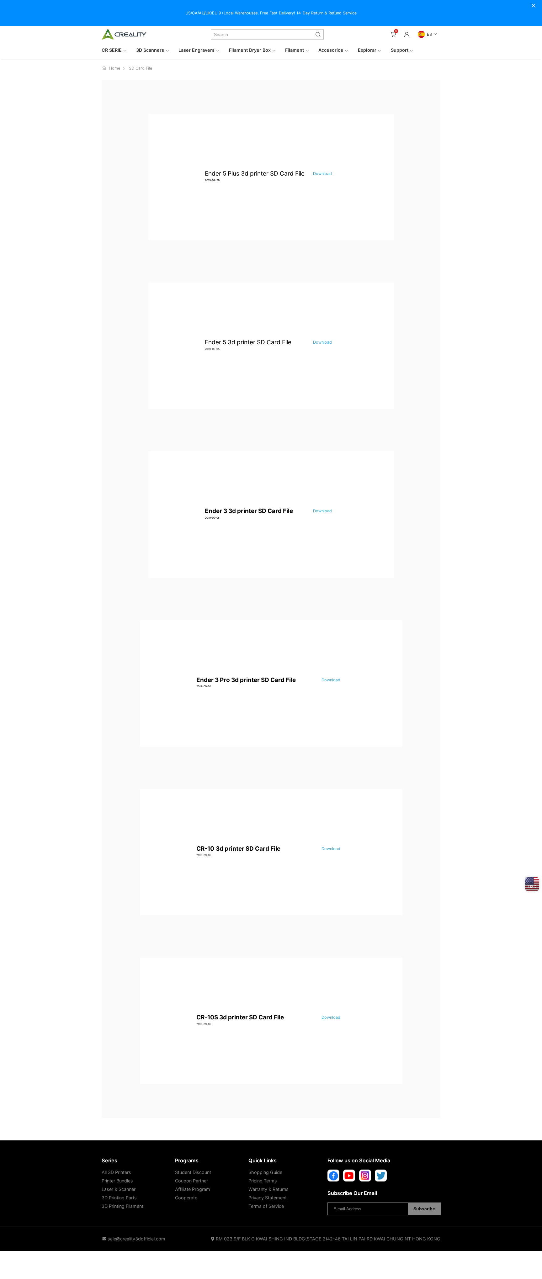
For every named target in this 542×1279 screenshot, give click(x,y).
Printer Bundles (117, 1180)
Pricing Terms (262, 1180)
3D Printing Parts (119, 1197)
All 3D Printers (116, 1172)
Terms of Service (266, 1206)
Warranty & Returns (268, 1189)
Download (322, 173)
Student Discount (193, 1172)
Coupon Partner (191, 1180)
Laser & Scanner (119, 1189)
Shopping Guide (265, 1172)
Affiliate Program (192, 1189)
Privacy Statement (267, 1197)
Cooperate (186, 1197)
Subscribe (424, 1208)
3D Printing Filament (122, 1206)
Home (114, 68)
